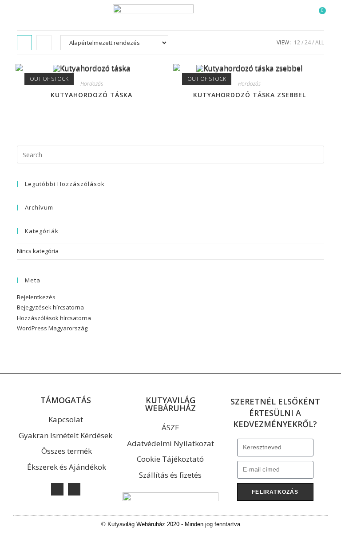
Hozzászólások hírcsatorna (54, 318)
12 (297, 42)
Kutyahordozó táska (91, 95)
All (319, 42)
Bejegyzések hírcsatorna (50, 307)
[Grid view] (24, 42)
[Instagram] (74, 489)
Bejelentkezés (36, 297)
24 (308, 42)
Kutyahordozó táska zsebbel (249, 95)
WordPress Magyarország (52, 328)
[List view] (44, 42)
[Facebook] (57, 489)
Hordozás (91, 83)
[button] (16, 15)
